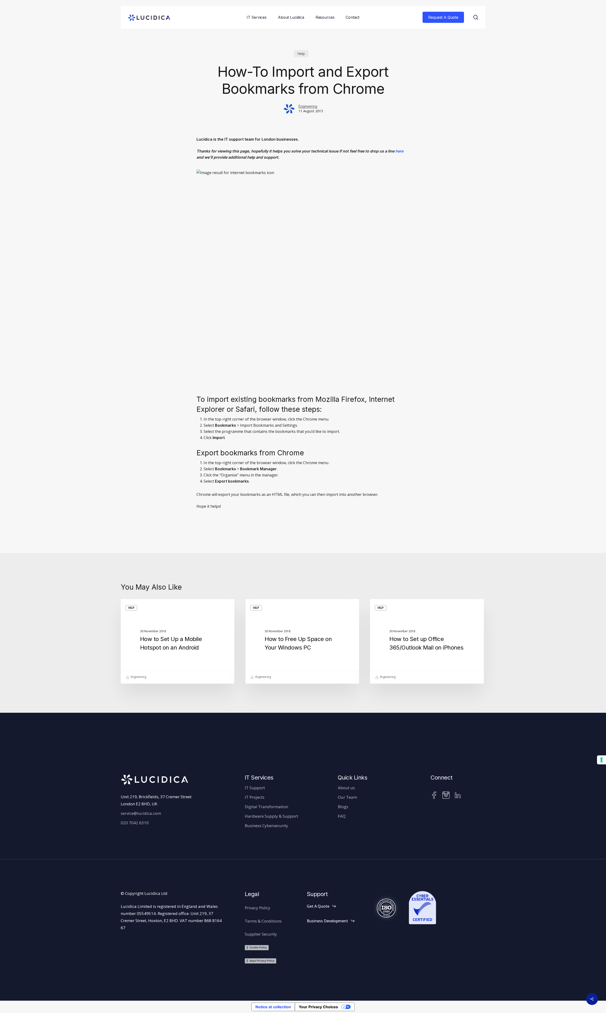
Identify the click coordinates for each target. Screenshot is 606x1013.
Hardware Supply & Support (271, 816)
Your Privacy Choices (318, 1006)
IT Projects (254, 797)
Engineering (308, 106)
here (399, 151)
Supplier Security (261, 934)
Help (301, 54)
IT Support (255, 787)
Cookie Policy (258, 947)
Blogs (343, 806)
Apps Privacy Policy (262, 960)
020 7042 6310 (135, 822)
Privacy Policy (257, 907)
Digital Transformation (266, 806)
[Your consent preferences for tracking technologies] (601, 759)
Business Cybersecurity (266, 825)
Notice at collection (273, 1006)
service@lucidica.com (141, 813)
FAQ (342, 816)
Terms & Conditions (263, 921)
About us (346, 787)
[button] (321, 906)
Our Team (347, 797)
